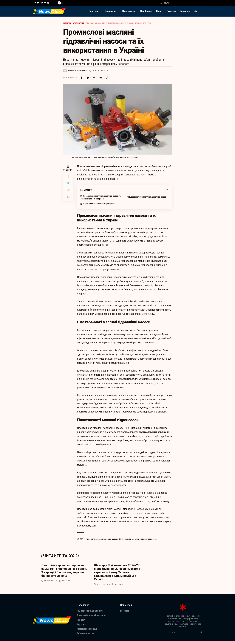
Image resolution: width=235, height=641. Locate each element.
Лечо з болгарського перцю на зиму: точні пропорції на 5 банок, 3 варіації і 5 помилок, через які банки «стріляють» (64, 570)
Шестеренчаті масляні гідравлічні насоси (148, 197)
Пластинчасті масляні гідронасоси (99, 203)
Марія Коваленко (77, 70)
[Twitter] (38, 2)
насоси (115, 539)
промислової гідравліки (152, 432)
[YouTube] (42, 2)
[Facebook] (35, 2)
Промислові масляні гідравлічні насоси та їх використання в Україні (101, 197)
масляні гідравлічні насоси (106, 166)
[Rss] (48, 2)
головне (107, 539)
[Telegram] (45, 2)
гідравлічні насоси (94, 539)
